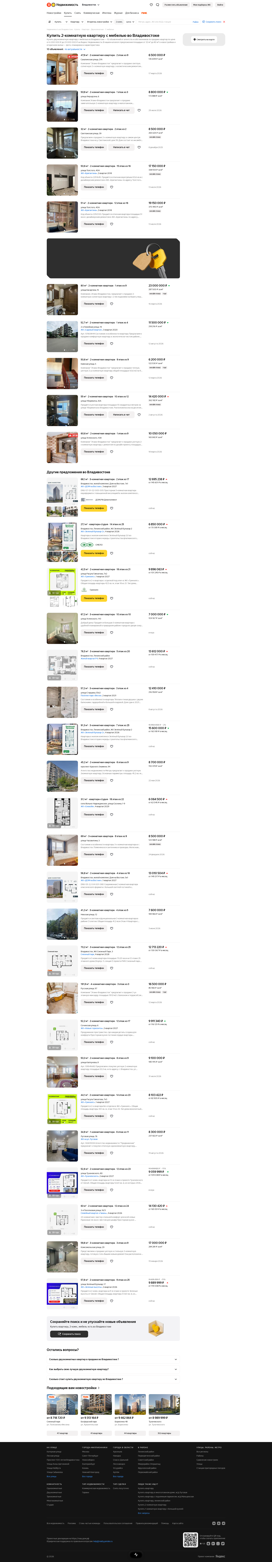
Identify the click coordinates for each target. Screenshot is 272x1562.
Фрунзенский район (147, 1468)
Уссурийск (118, 1468)
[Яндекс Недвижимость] (62, 5)
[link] (220, 4)
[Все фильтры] (49, 22)
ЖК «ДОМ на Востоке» (91, 486)
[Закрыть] (224, 22)
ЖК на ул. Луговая (89, 1139)
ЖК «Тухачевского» (90, 1176)
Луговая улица (87, 1136)
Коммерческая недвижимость (96, 1488)
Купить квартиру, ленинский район (154, 1501)
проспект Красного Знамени (94, 766)
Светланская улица (89, 133)
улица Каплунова (89, 1062)
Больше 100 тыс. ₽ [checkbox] (62, 270)
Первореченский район (149, 1456)
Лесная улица (53, 1456)
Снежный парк (87, 954)
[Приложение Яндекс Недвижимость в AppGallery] (218, 1543)
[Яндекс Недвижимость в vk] (214, 1523)
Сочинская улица (88, 1025)
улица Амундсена (89, 96)
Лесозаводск (119, 1464)
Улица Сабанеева (55, 1472)
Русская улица (87, 988)
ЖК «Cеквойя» (87, 806)
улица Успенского (89, 438)
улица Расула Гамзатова (92, 574)
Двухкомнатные (54, 1492)
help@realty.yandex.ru (103, 1541)
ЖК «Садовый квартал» (91, 330)
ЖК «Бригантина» (89, 173)
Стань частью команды (89, 1523)
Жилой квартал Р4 (89, 658)
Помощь (165, 1523)
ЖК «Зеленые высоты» (91, 1287)
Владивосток (87, 483)
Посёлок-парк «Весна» (91, 695)
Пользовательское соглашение (118, 1523)
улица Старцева (88, 693)
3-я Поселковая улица (91, 1210)
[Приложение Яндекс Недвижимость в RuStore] (223, 1543)
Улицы (199, 1464)
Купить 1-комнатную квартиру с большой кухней (160, 1509)
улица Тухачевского (90, 1173)
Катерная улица (54, 1452)
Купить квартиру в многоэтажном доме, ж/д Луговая (162, 1492)
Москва (85, 1452)
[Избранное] (151, 4)
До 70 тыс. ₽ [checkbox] (96, 262)
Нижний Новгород (90, 1472)
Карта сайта (177, 1523)
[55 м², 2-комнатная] (64, 412)
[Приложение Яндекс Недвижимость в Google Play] (213, 1543)
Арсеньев (117, 1452)
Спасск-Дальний (120, 1460)
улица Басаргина (88, 290)
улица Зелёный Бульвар (92, 1284)
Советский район (146, 1460)
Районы (200, 1456)
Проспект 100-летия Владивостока (63, 1460)
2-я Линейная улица (90, 327)
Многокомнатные (55, 1501)
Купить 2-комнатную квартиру (152, 1505)
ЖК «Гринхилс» (88, 576)
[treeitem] (55, 13)
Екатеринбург (88, 1464)
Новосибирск (88, 1460)
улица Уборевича (89, 401)
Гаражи (85, 1492)
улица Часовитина (89, 840)
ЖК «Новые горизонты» (92, 1028)
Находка (117, 1456)
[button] (157, 4)
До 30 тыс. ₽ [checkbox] (59, 262)
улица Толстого (88, 170)
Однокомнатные (54, 1488)
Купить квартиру (146, 1488)
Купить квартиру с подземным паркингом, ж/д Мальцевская (166, 1496)
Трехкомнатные (54, 1496)
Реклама (72, 1523)
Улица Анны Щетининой (58, 1464)
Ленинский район (146, 1452)
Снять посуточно (121, 1488)
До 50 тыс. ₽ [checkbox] (78, 262)
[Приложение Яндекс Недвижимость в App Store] (208, 1543)
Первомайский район (148, 1472)
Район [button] (195, 22)
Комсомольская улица (91, 1247)
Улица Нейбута (54, 1468)
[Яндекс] (220, 1556)
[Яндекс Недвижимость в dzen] (218, 1523)
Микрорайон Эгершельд (149, 1464)
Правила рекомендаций (147, 1523)
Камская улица (87, 364)
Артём (116, 1472)
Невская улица (87, 914)
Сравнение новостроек (207, 1460)
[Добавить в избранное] (111, 73)
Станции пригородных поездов (210, 1468)
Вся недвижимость (55, 1523)
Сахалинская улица (89, 59)
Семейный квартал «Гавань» (94, 1213)
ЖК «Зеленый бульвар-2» (92, 531)
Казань (85, 1468)
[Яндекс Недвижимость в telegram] (223, 1523)
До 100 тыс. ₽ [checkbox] (116, 262)
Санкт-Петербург (90, 1456)
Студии (50, 1505)
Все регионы (202, 1452)
